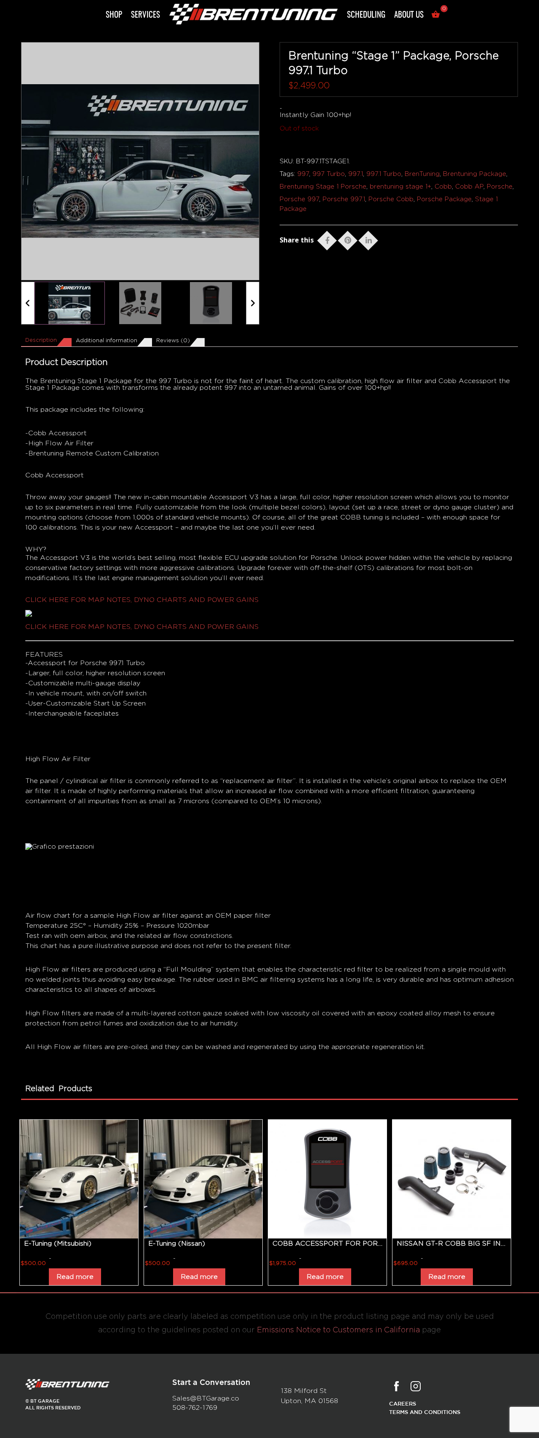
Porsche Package (444, 199)
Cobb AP (469, 187)
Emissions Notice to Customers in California (338, 1330)
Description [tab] (41, 340)
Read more (74, 1276)
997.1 (355, 174)
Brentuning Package (474, 174)
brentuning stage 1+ (400, 187)
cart (437, 16)
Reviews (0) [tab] (173, 341)
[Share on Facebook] (327, 239)
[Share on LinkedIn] (368, 239)
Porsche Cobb (391, 199)
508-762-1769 (194, 1407)
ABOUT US (409, 15)
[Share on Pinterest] (348, 239)
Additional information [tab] (106, 341)
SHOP (114, 15)
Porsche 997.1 (344, 199)
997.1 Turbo (383, 174)
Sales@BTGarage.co (205, 1398)
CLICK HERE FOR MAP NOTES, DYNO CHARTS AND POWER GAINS (142, 600)
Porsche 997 (299, 199)
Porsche (499, 187)
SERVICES (145, 15)
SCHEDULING (366, 15)
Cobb (443, 187)
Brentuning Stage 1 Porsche (323, 187)
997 (303, 174)
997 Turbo (328, 174)
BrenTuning (422, 174)
